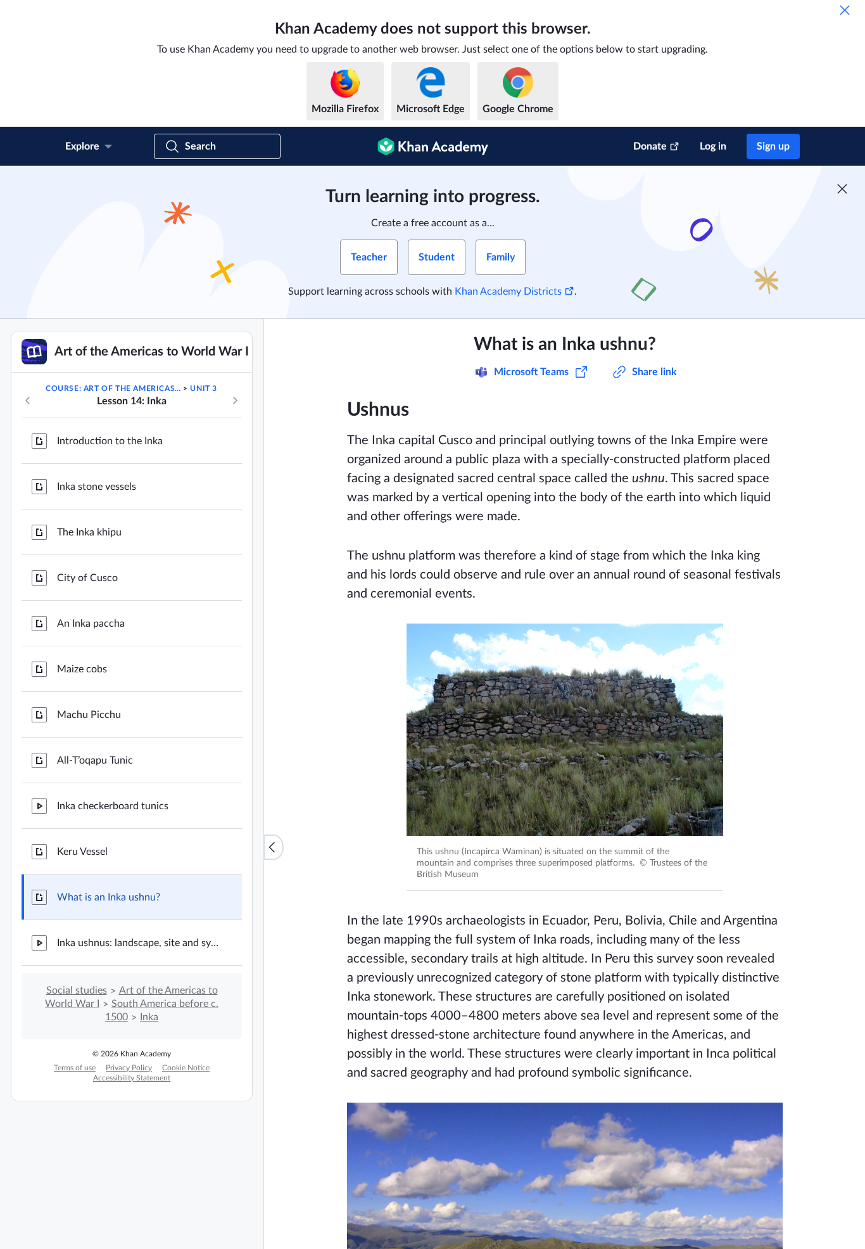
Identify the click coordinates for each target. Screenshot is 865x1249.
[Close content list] (273, 847)
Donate (650, 146)
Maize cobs (82, 669)
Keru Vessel (82, 852)
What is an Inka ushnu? (108, 897)
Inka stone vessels (96, 487)
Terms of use (75, 1068)
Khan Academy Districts (508, 291)
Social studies (76, 990)
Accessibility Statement (131, 1078)
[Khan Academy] (432, 146)
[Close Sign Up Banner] (842, 189)
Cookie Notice (186, 1068)
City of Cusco (87, 578)
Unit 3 (203, 388)
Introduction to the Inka (110, 441)
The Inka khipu (89, 532)
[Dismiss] (845, 10)
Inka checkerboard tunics (112, 806)
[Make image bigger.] (565, 730)
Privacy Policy (129, 1068)
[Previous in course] (27, 400)
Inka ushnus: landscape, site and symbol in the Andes (139, 943)
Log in (713, 146)
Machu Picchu (89, 715)
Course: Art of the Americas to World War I (113, 388)
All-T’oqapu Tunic (95, 760)
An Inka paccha (91, 623)
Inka (149, 1017)
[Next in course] (235, 400)
